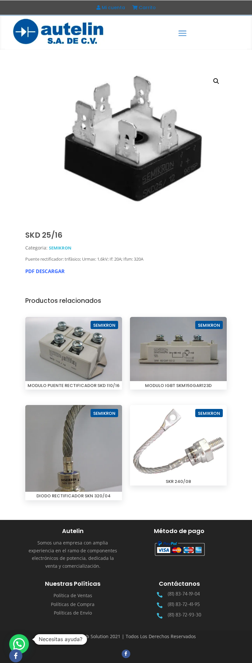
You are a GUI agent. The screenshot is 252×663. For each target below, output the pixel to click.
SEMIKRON (60, 248)
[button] (216, 81)
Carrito (146, 8)
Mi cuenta (112, 8)
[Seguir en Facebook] (126, 654)
